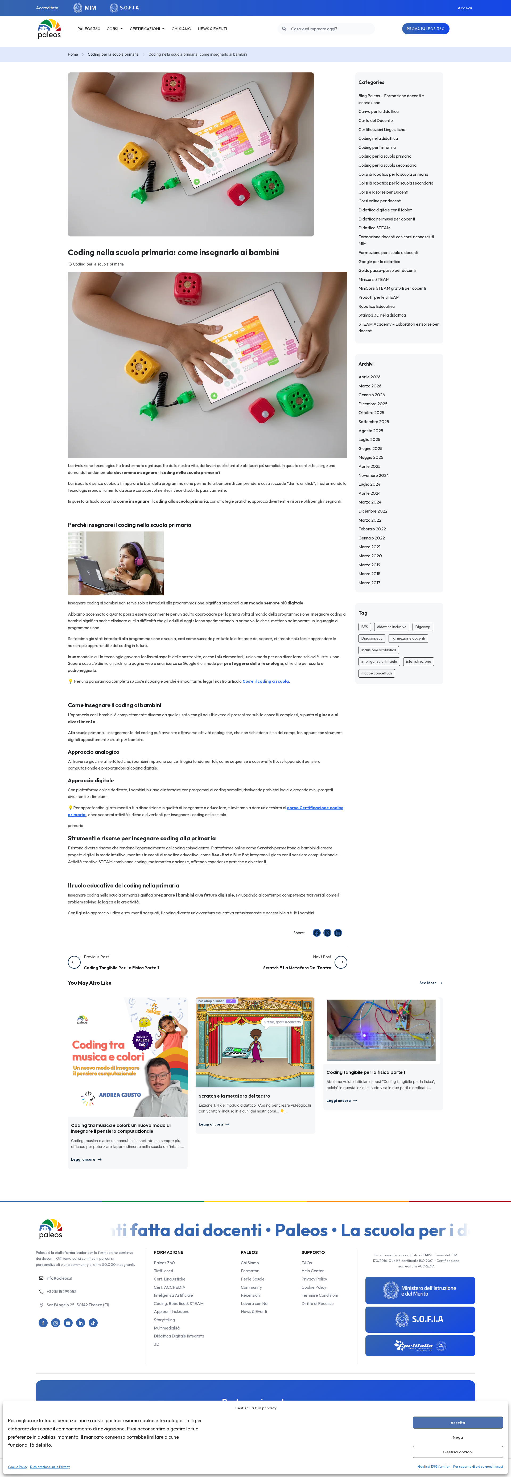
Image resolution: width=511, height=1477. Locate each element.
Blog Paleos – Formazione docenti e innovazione (391, 99)
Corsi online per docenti (379, 200)
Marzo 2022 (369, 520)
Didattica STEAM (374, 227)
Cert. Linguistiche (170, 1279)
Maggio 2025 (370, 457)
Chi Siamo (250, 1262)
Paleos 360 (164, 1262)
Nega (458, 1437)
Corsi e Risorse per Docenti (383, 192)
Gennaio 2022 (371, 538)
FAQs (307, 1262)
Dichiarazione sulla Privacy (50, 1467)
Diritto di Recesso (318, 1303)
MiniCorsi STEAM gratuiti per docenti (392, 288)
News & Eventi (254, 1311)
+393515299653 (62, 1291)
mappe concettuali (376, 673)
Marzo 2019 (369, 564)
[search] (284, 29)
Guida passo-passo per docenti (387, 270)
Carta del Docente (375, 120)
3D (156, 1344)
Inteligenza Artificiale (173, 1295)
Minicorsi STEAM (373, 279)
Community (251, 1287)
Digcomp (422, 626)
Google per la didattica (379, 261)
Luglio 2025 (369, 439)
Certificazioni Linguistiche (381, 129)
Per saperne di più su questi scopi (478, 1466)
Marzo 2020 (370, 555)
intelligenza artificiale (379, 661)
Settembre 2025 (373, 421)
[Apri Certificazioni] (163, 28)
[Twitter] (327, 933)
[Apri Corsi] (121, 28)
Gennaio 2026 (371, 394)
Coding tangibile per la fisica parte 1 (366, 1072)
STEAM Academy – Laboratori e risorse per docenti (398, 327)
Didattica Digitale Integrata (179, 1336)
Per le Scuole (253, 1279)
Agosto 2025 (370, 430)
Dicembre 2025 (373, 403)
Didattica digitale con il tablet (385, 209)
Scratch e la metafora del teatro (234, 1096)
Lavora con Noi (254, 1303)
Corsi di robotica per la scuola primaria (393, 174)
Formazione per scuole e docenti (388, 252)
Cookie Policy (17, 1467)
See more (428, 982)
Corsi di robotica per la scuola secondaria (395, 183)
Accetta (458, 1422)
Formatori (250, 1270)
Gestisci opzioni (458, 1451)
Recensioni (251, 1295)
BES (364, 626)
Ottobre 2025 (371, 412)
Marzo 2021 (369, 546)
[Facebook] (317, 933)
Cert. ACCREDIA (170, 1287)
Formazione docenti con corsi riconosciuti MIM (396, 240)
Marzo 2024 (369, 502)
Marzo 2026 (369, 385)
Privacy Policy (314, 1279)
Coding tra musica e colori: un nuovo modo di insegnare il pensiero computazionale (121, 1128)
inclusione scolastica (378, 650)
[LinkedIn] (338, 933)
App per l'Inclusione (171, 1311)
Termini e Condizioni (320, 1295)
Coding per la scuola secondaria (387, 165)
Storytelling (164, 1319)
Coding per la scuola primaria (113, 54)
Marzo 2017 (369, 582)
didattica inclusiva (391, 626)
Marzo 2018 (369, 573)
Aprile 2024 (369, 493)
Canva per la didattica (378, 111)
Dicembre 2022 (373, 511)
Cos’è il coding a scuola (265, 681)
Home (73, 54)
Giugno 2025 (370, 448)
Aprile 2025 (369, 466)
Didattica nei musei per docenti (386, 219)
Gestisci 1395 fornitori (434, 1466)
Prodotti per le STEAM (378, 297)
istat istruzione (418, 661)
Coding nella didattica (378, 138)
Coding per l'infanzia (377, 147)
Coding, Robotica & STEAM (179, 1303)
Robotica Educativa (376, 306)
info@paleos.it (59, 1278)
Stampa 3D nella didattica (382, 315)
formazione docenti (408, 638)
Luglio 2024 (369, 484)
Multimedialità (167, 1328)
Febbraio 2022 (372, 528)
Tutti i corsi (163, 1270)
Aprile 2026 (369, 376)
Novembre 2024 (373, 475)
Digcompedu (371, 638)
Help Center (313, 1270)
